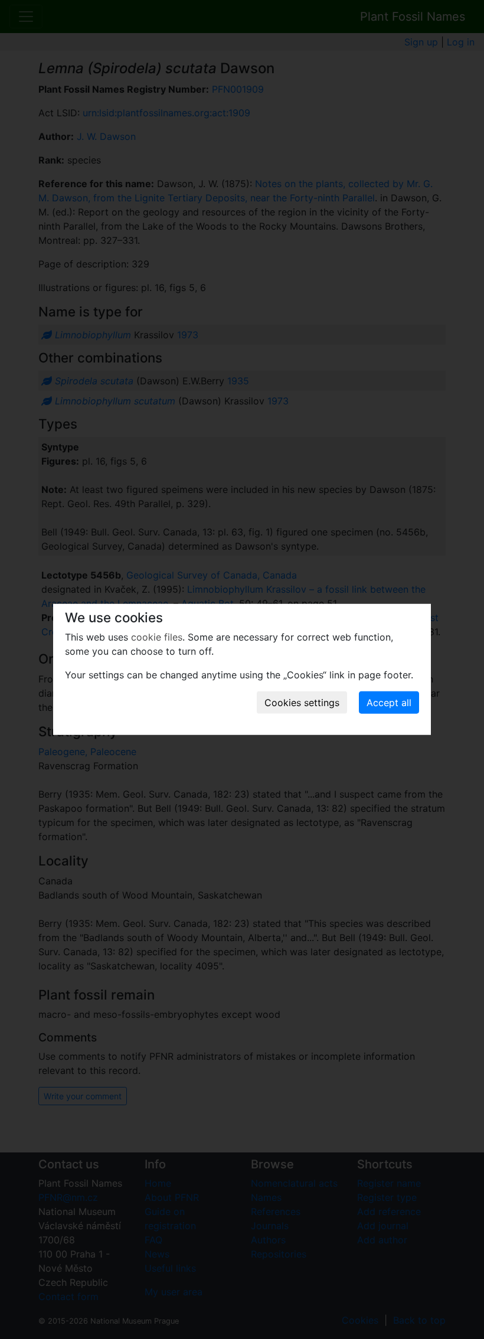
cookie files (156, 637)
